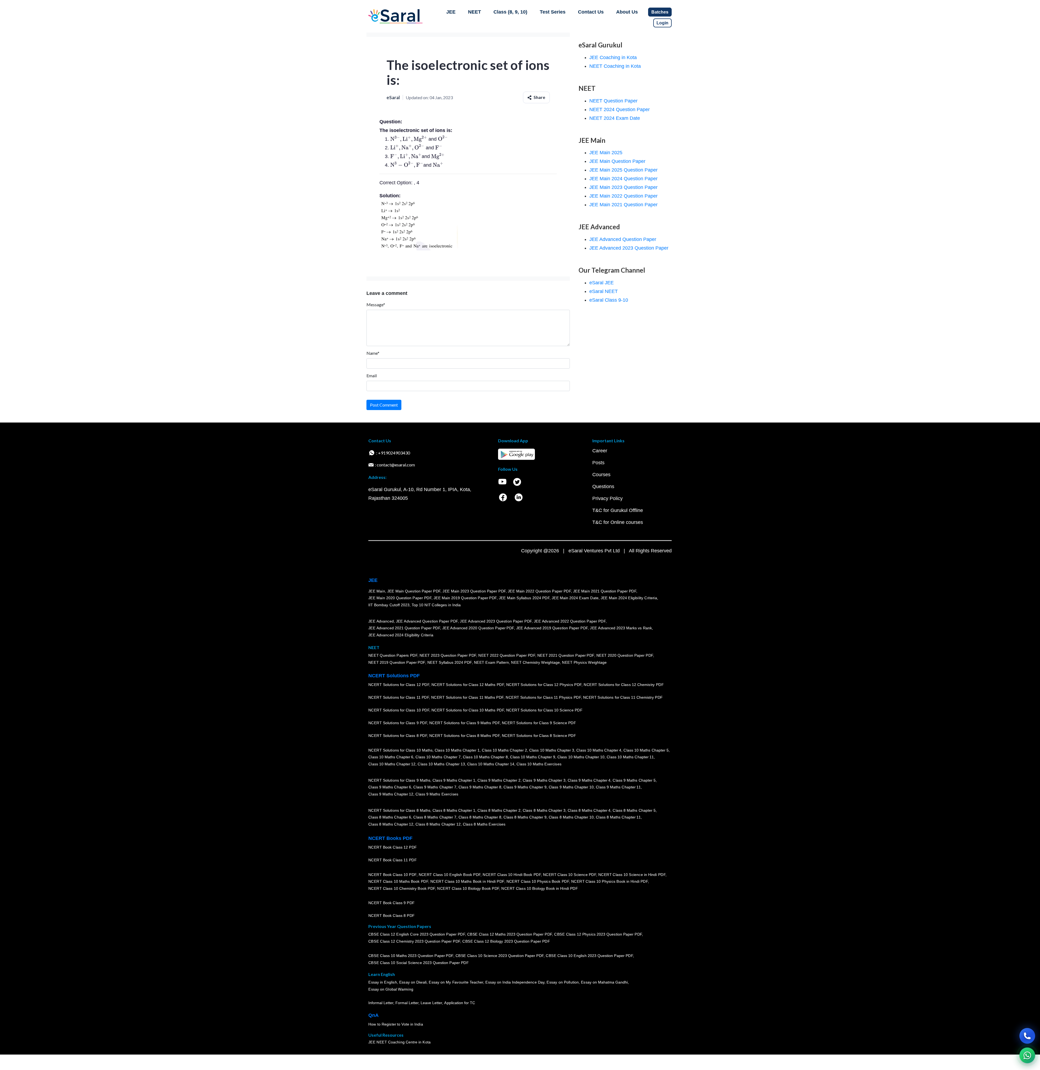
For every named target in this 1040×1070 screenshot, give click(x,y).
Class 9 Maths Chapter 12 (390, 794)
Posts (598, 462)
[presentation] (408, 139)
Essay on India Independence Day (514, 982)
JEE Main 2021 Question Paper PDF (604, 591)
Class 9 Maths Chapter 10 (571, 787)
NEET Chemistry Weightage (535, 662)
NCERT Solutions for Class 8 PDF (397, 735)
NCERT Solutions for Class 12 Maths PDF (467, 684)
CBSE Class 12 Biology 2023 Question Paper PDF (506, 941)
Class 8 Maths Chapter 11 (618, 817)
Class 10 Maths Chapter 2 (504, 750)
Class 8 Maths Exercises (484, 824)
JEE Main (376, 591)
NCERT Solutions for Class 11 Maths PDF (467, 697)
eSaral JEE (601, 282)
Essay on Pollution (562, 982)
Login (662, 23)
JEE (451, 12)
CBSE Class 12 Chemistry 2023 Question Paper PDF (414, 941)
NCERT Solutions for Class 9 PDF (397, 723)
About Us (627, 12)
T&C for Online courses (617, 522)
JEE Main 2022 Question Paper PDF (539, 591)
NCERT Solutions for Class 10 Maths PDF (467, 710)
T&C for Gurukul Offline (617, 510)
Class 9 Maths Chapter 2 (498, 780)
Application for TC (459, 1003)
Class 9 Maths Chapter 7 (434, 787)
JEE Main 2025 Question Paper (623, 170)
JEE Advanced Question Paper (622, 239)
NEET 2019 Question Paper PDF (396, 662)
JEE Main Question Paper (617, 161)
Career (599, 450)
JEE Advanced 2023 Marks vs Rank (621, 628)
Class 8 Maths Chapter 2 (498, 810)
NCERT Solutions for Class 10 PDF (398, 710)
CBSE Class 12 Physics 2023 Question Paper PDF (598, 934)
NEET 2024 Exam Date (614, 118)
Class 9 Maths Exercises (436, 794)
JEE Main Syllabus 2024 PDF (524, 598)
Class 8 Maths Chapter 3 (544, 810)
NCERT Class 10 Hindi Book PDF (512, 874)
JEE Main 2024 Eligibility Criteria (629, 598)
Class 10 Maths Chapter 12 (391, 764)
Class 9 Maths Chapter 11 (618, 787)
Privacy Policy (607, 498)
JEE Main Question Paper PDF (414, 591)
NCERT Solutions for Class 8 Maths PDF (464, 735)
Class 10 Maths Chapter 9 (532, 757)
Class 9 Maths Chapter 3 (544, 780)
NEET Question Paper (613, 101)
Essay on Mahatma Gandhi (604, 982)
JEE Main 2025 (605, 152)
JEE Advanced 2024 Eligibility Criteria (400, 635)
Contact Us (591, 12)
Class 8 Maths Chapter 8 (480, 817)
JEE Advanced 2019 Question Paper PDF (552, 628)
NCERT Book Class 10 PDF (392, 874)
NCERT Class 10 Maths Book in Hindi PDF (467, 881)
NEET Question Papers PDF (392, 655)
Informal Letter (380, 1003)
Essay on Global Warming (390, 989)
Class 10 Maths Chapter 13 (441, 764)
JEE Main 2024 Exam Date (575, 598)
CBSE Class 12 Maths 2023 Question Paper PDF (509, 934)
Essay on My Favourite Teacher (456, 982)
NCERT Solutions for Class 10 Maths (400, 750)
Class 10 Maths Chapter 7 (437, 757)
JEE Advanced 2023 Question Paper (628, 248)
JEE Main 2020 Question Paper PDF (399, 598)
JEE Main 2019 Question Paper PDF (465, 598)
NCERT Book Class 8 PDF (391, 915)
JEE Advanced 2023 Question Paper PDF (496, 621)
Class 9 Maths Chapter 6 (389, 787)
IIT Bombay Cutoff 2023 (389, 605)
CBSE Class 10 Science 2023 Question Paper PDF (500, 955)
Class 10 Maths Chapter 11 (630, 757)
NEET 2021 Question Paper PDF (565, 655)
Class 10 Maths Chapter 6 (390, 757)
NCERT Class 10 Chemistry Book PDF (401, 888)
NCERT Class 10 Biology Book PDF (468, 888)
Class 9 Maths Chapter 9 (524, 787)
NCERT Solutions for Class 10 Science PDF (544, 710)
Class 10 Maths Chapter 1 (457, 750)
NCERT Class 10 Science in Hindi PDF (631, 874)
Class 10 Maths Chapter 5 (645, 750)
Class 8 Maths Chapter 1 (454, 810)
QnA (373, 1015)
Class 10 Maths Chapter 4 (598, 750)
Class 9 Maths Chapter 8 (480, 787)
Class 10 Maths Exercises (538, 764)
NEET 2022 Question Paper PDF (506, 655)
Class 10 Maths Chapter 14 (490, 764)
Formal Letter (406, 1003)
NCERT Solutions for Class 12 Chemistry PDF (624, 684)
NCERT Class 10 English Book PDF (450, 874)
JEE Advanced (381, 621)
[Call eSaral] (1027, 1036)
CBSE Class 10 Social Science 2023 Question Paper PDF (418, 963)
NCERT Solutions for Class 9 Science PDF (539, 723)
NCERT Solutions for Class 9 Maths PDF (464, 723)
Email (371, 375)
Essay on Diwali (413, 982)
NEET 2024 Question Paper (619, 109)
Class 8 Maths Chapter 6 (389, 817)
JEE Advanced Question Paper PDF (427, 621)
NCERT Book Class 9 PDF (391, 903)
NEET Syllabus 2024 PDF (449, 662)
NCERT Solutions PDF (394, 675)
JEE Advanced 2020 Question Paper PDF (478, 628)
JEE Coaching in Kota (613, 57)
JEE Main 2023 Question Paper (623, 187)
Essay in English (382, 982)
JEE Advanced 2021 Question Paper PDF (404, 628)
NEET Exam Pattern (491, 662)
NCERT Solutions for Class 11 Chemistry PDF (623, 697)
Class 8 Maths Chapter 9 (524, 817)
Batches (659, 12)
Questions (603, 486)
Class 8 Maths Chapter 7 (434, 817)
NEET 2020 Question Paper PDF (624, 655)
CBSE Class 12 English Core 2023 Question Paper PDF (416, 934)
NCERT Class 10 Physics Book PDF (537, 881)
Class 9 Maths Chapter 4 (589, 780)
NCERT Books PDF (390, 838)
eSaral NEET (603, 291)
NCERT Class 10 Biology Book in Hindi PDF (539, 888)
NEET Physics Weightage (584, 662)
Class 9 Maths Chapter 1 (454, 780)
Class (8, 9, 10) (510, 12)
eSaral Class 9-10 (608, 300)
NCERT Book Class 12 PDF (392, 847)
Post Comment (384, 404)
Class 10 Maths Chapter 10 (580, 757)
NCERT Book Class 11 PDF (392, 860)
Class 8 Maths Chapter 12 (390, 824)
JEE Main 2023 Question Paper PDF (474, 591)
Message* (375, 304)
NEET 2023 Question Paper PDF (448, 655)
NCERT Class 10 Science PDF (569, 874)
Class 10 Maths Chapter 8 (485, 757)
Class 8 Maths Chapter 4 (589, 810)
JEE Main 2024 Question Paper (623, 178)
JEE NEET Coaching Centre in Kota (399, 1042)
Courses (601, 474)
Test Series (553, 12)
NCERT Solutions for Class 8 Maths (399, 810)
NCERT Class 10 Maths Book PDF (398, 881)
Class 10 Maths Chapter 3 (551, 750)
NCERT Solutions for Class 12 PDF (398, 684)
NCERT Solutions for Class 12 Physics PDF (543, 684)
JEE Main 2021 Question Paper (623, 204)
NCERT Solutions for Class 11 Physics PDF (543, 697)
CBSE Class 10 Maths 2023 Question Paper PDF (410, 955)
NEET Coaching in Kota (615, 66)
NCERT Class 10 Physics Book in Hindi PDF (609, 881)
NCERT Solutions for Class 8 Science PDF (539, 735)
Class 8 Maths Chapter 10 (571, 817)
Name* (372, 353)
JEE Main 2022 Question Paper (623, 196)
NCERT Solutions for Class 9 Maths (399, 780)
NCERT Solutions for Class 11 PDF (398, 697)
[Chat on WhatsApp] (1027, 1055)
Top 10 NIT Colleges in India (436, 605)
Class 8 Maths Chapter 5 (634, 810)
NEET (474, 12)
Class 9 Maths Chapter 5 (634, 780)
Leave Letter (431, 1003)
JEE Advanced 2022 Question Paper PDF (570, 621)
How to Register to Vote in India (395, 1024)
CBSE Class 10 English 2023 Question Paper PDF (589, 955)
